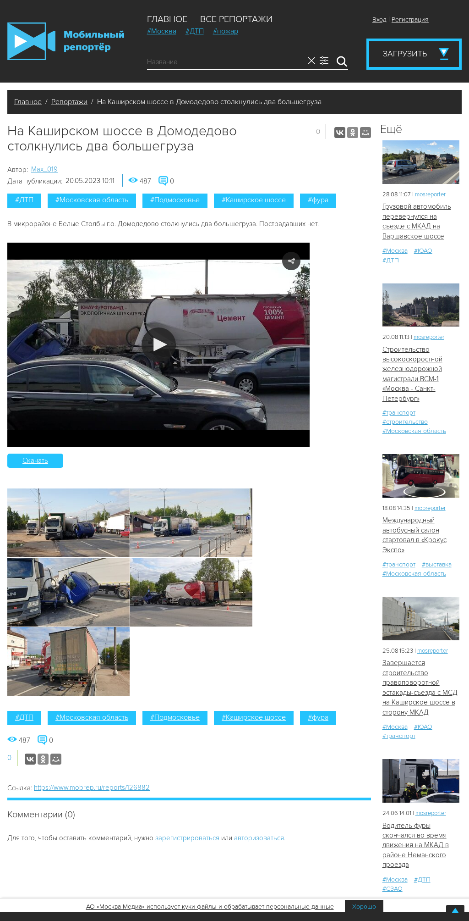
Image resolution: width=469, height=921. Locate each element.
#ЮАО (423, 251)
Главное (167, 19)
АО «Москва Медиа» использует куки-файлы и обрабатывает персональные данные (210, 906)
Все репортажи (236, 19)
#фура (318, 200)
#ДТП (194, 31)
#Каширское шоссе (254, 200)
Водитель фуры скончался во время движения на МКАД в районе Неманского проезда (415, 845)
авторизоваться (259, 838)
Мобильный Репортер (65, 41)
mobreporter (430, 508)
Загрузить (405, 54)
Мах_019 (44, 169)
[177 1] (420, 305)
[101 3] (420, 618)
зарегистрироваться (187, 838)
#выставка (437, 564)
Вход (379, 19)
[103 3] (420, 162)
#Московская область (91, 200)
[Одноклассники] (352, 132)
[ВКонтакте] (339, 132)
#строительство (405, 422)
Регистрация (410, 19)
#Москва (161, 31)
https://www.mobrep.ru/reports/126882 (92, 787)
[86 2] (420, 476)
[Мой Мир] (365, 132)
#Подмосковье (175, 200)
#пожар (225, 31)
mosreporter (430, 194)
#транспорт (398, 412)
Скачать (35, 460)
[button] (159, 344)
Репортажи (69, 101)
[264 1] (420, 781)
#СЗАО (392, 889)
